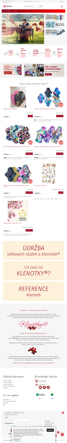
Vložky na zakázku (28, 1)
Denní (41, 198)
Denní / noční (47, 198)
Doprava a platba (7, 380)
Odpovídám (47, 421)
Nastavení (16, 439)
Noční (52, 198)
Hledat (41, 6)
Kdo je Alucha (6, 399)
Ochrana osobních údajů (9, 386)
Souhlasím (50, 430)
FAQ (35, 1)
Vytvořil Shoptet (60, 440)
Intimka (56, 198)
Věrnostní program (7, 382)
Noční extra (36, 198)
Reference (5, 403)
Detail (30, 116)
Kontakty (5, 388)
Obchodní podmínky (8, 384)
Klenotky (15, 338)
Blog (39, 1)
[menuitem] (7, 11)
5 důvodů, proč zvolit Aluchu (9, 401)
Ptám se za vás (48, 426)
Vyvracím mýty (48, 424)
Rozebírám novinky (49, 422)
